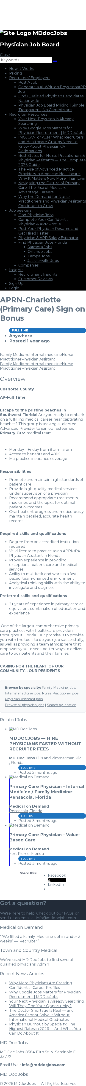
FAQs (68, 913)
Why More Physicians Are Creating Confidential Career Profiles (40, 985)
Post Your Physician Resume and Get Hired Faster (48, 231)
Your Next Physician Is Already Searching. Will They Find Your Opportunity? (47, 1003)
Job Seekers (20, 210)
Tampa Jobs (39, 256)
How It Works (21, 69)
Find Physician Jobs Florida (42, 242)
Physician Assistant (38, 359)
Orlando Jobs (40, 251)
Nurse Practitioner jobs (60, 693)
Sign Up (16, 283)
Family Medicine (14, 354)
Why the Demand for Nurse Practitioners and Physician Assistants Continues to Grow (52, 201)
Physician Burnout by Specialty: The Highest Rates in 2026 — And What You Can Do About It (45, 1028)
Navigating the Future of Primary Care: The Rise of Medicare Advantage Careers (49, 187)
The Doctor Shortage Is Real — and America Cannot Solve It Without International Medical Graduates (41, 1015)
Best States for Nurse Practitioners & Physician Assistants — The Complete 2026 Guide (52, 160)
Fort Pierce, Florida (26, 853)
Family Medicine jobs (58, 688)
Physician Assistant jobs (24, 699)
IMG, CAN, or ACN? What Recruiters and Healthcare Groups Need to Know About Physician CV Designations (50, 144)
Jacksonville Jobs (43, 261)
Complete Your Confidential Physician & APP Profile (44, 221)
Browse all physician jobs (24, 705)
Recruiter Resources (28, 114)
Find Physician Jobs (35, 215)
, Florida (16, 762)
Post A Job (28, 82)
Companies (28, 265)
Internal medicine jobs (22, 693)
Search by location (61, 705)
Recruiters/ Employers (29, 78)
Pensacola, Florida (25, 811)
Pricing (15, 73)
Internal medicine (45, 354)
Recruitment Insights (37, 274)
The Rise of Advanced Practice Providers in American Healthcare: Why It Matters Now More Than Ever (52, 174)
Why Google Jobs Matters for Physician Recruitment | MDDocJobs (51, 130)
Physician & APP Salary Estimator (48, 238)
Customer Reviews (35, 279)
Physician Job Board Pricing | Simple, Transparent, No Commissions (51, 107)
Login (14, 288)
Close (5, 55)
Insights (16, 270)
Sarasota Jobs (40, 247)
